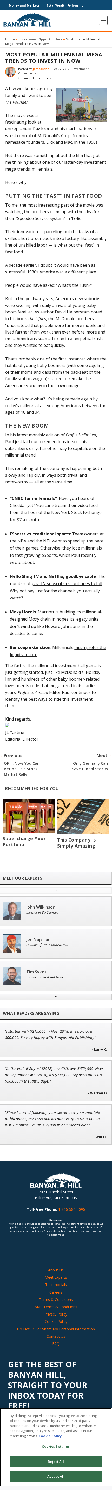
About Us (56, 1269)
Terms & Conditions (56, 1299)
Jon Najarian (38, 939)
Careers (55, 1292)
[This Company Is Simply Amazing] (83, 816)
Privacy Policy (55, 1314)
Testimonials (56, 1284)
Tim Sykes (36, 972)
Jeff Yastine (41, 69)
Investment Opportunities (40, 39)
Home (10, 39)
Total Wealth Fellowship (64, 5)
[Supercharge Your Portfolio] (29, 816)
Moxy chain (40, 619)
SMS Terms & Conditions (56, 1306)
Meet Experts (56, 1277)
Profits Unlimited (81, 435)
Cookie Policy (56, 1321)
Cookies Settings (56, 1446)
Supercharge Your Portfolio (24, 841)
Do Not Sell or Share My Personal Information (56, 1329)
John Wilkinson (40, 907)
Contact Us (56, 1336)
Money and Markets (24, 5)
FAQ (56, 1343)
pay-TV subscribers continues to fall (67, 583)
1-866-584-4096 (71, 1209)
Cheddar (18, 505)
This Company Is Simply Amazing (76, 843)
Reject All (56, 1461)
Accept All (55, 1476)
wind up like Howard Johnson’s (51, 626)
